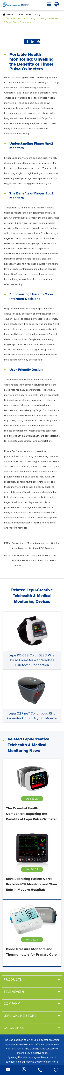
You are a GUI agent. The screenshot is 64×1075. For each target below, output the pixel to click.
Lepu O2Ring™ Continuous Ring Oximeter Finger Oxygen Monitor (32, 716)
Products (13, 979)
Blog (37, 14)
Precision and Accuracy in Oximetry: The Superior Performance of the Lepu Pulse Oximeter (34, 560)
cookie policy (34, 1061)
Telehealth (14, 991)
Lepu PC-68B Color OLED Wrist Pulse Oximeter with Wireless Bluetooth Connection (32, 660)
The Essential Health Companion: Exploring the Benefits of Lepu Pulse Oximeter (31, 814)
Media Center (24, 14)
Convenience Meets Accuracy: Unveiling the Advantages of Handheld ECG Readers (35, 546)
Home (9, 14)
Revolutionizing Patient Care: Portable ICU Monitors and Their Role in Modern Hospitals (31, 884)
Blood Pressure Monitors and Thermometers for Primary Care (31, 951)
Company (12, 1003)
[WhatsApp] (24, 1070)
